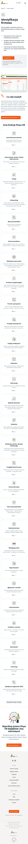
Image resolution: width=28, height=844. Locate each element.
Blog (14, 796)
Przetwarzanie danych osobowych (14, 822)
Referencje (14, 783)
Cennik (14, 777)
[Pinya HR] (4, 3)
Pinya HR (3, 8)
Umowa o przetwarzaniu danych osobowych (14, 826)
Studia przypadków (14, 780)
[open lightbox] (14, 83)
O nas (14, 794)
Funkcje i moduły (10, 8)
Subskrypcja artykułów (14, 799)
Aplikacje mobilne (14, 771)
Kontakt (14, 802)
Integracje (14, 774)
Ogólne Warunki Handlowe (14, 824)
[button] (19, 2)
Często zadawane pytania (14, 785)
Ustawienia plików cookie (14, 827)
